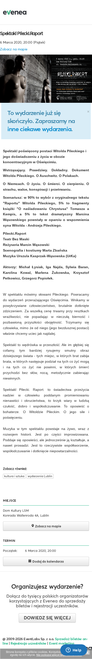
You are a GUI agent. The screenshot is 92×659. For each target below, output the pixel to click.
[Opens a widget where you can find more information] (73, 650)
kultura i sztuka (14, 476)
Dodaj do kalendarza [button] (48, 561)
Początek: (10, 551)
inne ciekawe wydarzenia (39, 129)
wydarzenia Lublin (40, 476)
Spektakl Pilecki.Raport (21, 33)
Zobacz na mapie (13, 49)
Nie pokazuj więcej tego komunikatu (59, 655)
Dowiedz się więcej (47, 618)
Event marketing (61, 643)
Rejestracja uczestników (28, 643)
